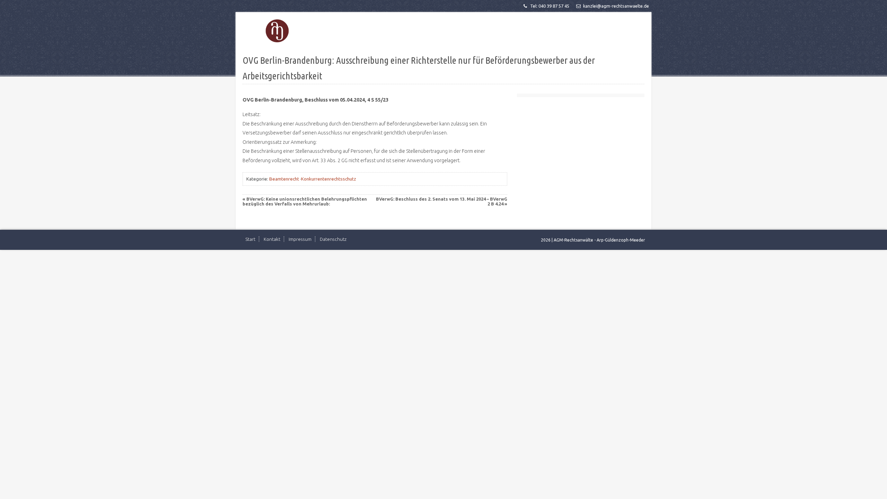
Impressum (300, 239)
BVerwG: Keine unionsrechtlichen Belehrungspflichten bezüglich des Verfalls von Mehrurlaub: (305, 201)
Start (250, 239)
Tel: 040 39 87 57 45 (549, 5)
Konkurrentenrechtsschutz (328, 179)
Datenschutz (333, 239)
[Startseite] (277, 31)
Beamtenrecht (284, 179)
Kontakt (272, 239)
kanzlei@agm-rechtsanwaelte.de (616, 5)
